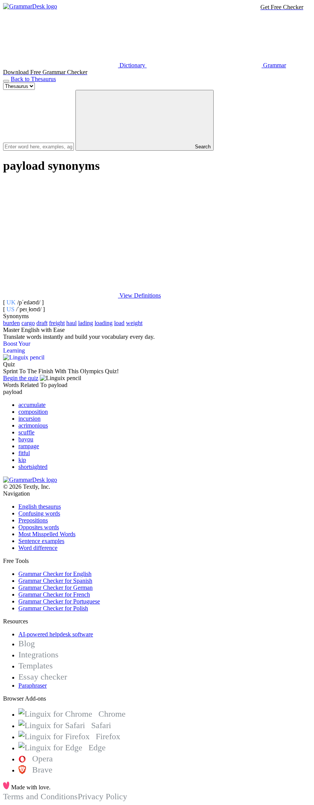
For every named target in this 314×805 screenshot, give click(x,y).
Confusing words (39, 513)
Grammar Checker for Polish (53, 608)
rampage (28, 446)
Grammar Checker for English (55, 574)
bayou (25, 439)
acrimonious (33, 425)
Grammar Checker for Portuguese (59, 601)
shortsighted (32, 466)
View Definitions (139, 295)
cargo (28, 323)
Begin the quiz (20, 378)
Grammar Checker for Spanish (55, 580)
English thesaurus (39, 506)
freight (57, 323)
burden (11, 323)
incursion (29, 418)
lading (85, 323)
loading (104, 323)
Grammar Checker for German (55, 587)
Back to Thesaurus (33, 79)
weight (134, 323)
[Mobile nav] (6, 81)
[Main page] (30, 6)
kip (22, 460)
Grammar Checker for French (54, 594)
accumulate (32, 405)
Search (202, 147)
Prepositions (33, 520)
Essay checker (42, 676)
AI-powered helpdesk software (55, 634)
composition (33, 411)
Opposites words (38, 527)
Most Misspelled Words (46, 534)
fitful (24, 453)
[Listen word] (60, 236)
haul (71, 323)
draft (41, 323)
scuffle (26, 432)
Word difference (37, 548)
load (119, 323)
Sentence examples (41, 541)
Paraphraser (32, 685)
